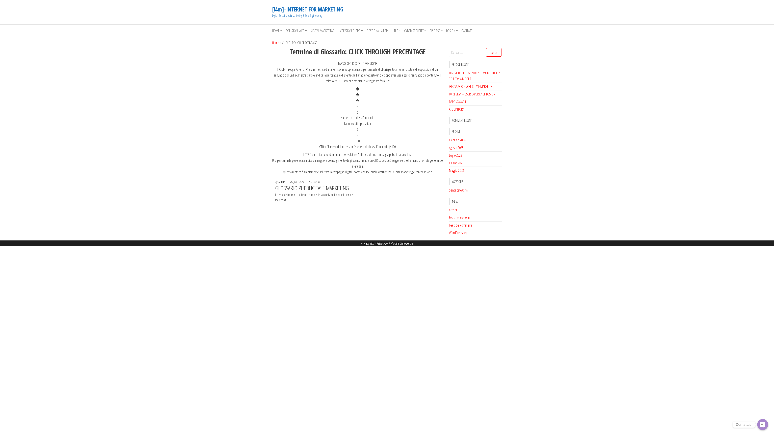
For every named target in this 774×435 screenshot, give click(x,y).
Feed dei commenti (460, 225)
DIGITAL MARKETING (322, 30)
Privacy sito (367, 243)
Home (276, 30)
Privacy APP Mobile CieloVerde (395, 243)
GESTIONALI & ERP (377, 30)
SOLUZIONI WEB (295, 30)
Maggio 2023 (456, 170)
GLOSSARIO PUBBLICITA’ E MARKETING (312, 188)
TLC (396, 30)
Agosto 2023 (456, 147)
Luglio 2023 (455, 155)
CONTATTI (467, 30)
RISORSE (435, 30)
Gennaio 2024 (457, 140)
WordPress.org (458, 232)
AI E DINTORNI (457, 109)
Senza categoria (458, 190)
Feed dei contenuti (460, 217)
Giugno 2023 (456, 163)
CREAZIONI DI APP (350, 30)
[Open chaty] (762, 424)
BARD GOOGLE (458, 101)
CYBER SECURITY (414, 30)
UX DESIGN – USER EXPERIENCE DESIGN (472, 94)
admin (282, 182)
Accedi (453, 209)
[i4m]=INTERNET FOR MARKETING (307, 9)
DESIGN (450, 30)
